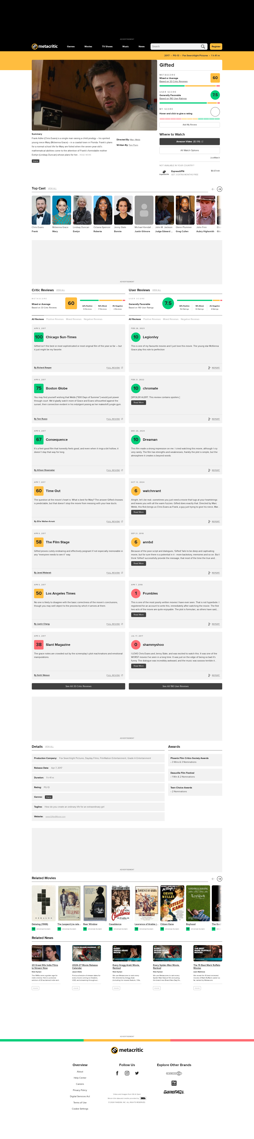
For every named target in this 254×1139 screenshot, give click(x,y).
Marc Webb (135, 139)
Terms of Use (80, 1102)
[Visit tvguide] (174, 1084)
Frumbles (146, 593)
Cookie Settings (80, 1108)
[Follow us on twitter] (136, 1074)
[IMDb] (143, 1098)
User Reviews (139, 290)
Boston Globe (51, 388)
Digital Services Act (80, 1096)
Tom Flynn (133, 145)
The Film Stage (53, 542)
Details (37, 747)
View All (52, 188)
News (142, 46)
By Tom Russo (40, 419)
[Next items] (219, 189)
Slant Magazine (53, 645)
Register (216, 46)
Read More (139, 402)
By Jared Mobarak (42, 572)
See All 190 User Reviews (176, 686)
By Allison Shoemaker (44, 470)
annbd (143, 542)
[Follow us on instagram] (127, 1074)
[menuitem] (71, 46)
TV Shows (107, 46)
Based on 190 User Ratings (173, 98)
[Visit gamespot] (174, 1075)
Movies (88, 46)
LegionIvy (145, 337)
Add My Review (190, 124)
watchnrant (147, 491)
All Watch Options (190, 150)
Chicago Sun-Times (56, 337)
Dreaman (145, 440)
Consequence (52, 440)
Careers (80, 1084)
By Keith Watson (42, 675)
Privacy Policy (80, 1090)
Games (71, 46)
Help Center (80, 1077)
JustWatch (215, 157)
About (80, 1071)
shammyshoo (149, 645)
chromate (145, 388)
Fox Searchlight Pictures (195, 55)
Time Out (48, 491)
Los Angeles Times (56, 593)
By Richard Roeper (43, 367)
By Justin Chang (42, 624)
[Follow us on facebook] (117, 1074)
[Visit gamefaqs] (174, 1093)
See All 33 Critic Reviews (78, 686)
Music (125, 46)
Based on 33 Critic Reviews (173, 81)
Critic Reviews (43, 290)
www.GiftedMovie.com (55, 816)
